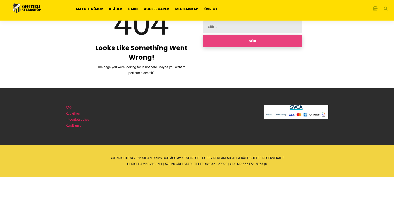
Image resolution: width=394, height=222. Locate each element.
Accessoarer (156, 9)
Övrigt (211, 9)
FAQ (69, 108)
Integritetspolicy (77, 119)
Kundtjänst (73, 125)
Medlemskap (186, 9)
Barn (133, 9)
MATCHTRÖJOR (89, 9)
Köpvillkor (73, 114)
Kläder (115, 9)
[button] (8, 213)
